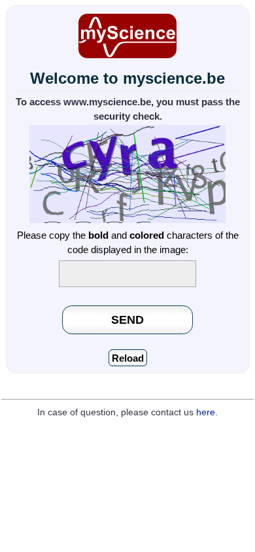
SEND (127, 319)
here (205, 412)
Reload (128, 358)
